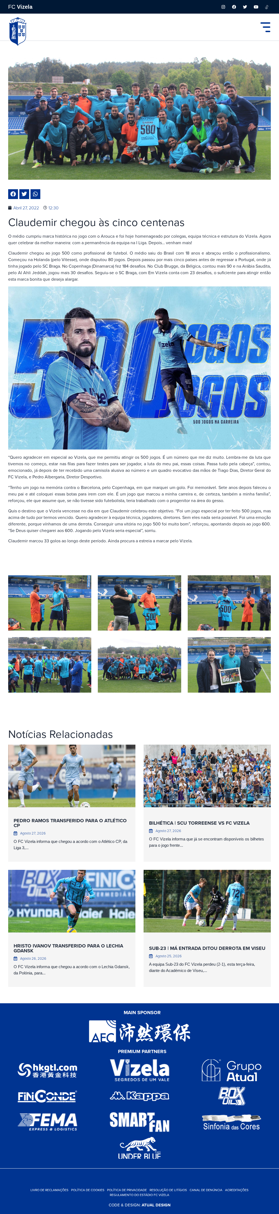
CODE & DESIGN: (140, 1205)
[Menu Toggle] (265, 27)
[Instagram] (223, 7)
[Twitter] (245, 7)
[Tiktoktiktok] (267, 7)
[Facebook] (234, 7)
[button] (13, 194)
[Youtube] (256, 7)
